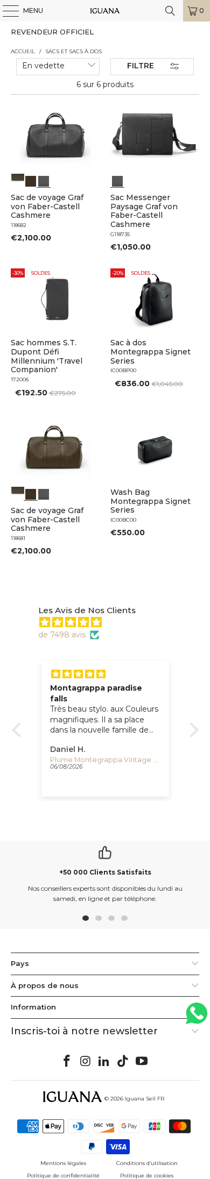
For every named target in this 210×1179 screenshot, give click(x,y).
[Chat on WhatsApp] (196, 1017)
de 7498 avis (62, 635)
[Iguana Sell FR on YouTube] (142, 1062)
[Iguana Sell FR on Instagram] (86, 1062)
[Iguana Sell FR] (105, 11)
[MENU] (5, 11)
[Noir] (43, 180)
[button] (18, 729)
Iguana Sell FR (144, 1098)
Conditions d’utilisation (147, 1163)
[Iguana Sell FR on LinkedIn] (104, 1062)
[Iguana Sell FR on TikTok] (123, 1062)
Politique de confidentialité (63, 1175)
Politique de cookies (146, 1175)
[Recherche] (170, 11)
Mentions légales (63, 1163)
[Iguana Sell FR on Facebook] (67, 1062)
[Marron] (17, 180)
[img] (110, 622)
